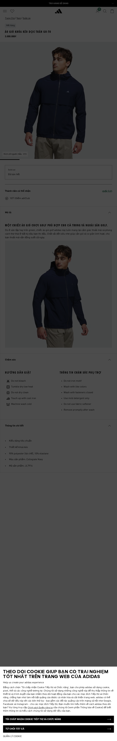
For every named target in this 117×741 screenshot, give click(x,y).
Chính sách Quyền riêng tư (40, 708)
